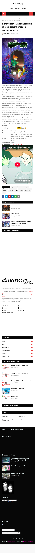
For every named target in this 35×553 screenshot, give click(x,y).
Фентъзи (11, 190)
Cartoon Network (19, 190)
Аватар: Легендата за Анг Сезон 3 (20, 365)
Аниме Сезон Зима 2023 (17, 473)
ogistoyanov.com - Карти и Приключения (8, 419)
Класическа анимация (22, 187)
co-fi (4, 310)
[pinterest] (22, 539)
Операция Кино (6, 416)
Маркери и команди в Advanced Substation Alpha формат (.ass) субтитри (22, 459)
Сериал (4, 190)
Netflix (17, 341)
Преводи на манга (22, 419)
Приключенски (22, 188)
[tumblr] (20, 539)
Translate (14, 502)
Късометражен (13, 188)
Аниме (17, 344)
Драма (13, 18)
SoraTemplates (11, 541)
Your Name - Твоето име (17, 388)
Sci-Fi (4, 192)
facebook (5, 305)
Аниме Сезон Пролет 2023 (18, 466)
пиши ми (21, 310)
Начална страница (6, 18)
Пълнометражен (17, 350)
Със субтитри (17, 356)
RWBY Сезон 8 (15, 213)
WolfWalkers (14, 206)
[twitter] (16, 539)
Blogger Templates (28, 541)
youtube (5, 308)
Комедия (5, 188)
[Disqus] (17, 253)
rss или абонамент (8, 312)
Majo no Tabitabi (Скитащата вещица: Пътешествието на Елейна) (21, 222)
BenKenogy (6, 33)
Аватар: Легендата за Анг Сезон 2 (20, 373)
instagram (21, 305)
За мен (24, 8)
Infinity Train (27, 190)
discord (21, 308)
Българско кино (22, 416)
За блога (17, 8)
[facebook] (13, 539)
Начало (11, 8)
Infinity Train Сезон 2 (16, 144)
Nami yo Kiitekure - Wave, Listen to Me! (21, 380)
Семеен (29, 188)
